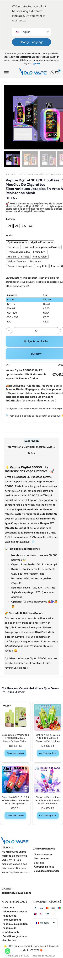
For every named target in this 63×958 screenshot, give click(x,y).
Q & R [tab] (31, 453)
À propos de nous (44, 866)
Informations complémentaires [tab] (26, 447)
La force (10, 218)
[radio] (9, 226)
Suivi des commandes (46, 870)
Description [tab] (31, 441)
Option (9, 235)
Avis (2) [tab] (51, 447)
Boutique (10, 174)
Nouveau (24, 408)
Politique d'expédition (15, 923)
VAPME (34, 408)
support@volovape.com (16, 892)
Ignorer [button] (36, 63)
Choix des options (15, 753)
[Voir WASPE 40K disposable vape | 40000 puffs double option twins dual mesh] (15, 717)
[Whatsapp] (7, 951)
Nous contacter (43, 854)
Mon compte (41, 858)
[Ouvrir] (6, 72)
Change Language (31, 42)
